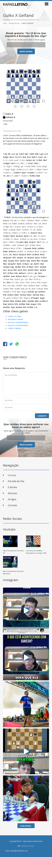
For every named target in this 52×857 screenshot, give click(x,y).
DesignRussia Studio (27, 846)
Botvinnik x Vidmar (15, 319)
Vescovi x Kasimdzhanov (18, 322)
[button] (15, 106)
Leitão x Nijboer (14, 328)
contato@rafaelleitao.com (19, 851)
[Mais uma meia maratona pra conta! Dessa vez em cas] (26, 704)
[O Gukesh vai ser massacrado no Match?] (26, 657)
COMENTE (41, 416)
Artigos (12, 499)
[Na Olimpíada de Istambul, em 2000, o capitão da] (26, 610)
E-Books (12, 487)
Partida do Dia (14, 23)
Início (5, 23)
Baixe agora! (26, 51)
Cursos (12, 475)
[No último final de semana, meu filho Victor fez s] (26, 798)
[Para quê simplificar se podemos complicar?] (26, 751)
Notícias (12, 493)
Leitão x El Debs (14, 316)
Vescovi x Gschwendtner (18, 325)
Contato (12, 505)
